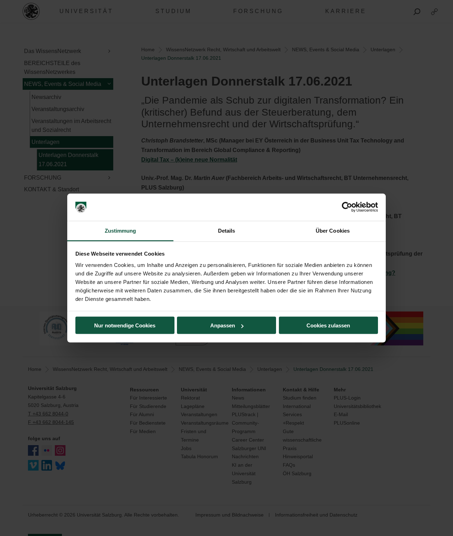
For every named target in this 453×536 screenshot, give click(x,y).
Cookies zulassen (328, 325)
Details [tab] (226, 230)
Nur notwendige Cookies (124, 325)
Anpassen (222, 325)
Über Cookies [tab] (333, 230)
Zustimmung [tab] (120, 230)
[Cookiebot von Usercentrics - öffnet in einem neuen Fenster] (347, 207)
